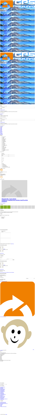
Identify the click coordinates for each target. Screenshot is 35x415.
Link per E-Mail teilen (11, 272)
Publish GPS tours (5, 49)
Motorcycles (5, 33)
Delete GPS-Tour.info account (6, 15)
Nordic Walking (6, 32)
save (4, 279)
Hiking (4, 39)
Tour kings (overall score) (3, 402)
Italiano (1, 131)
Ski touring (5, 82)
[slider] (18, 157)
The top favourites (5, 75)
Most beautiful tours (5, 22)
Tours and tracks (3, 21)
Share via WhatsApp (7, 272)
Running (3, 142)
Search (3, 74)
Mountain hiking (6, 27)
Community (3, 40)
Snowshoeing (5, 29)
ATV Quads (5, 34)
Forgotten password (5, 103)
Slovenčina (1, 133)
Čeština (1, 127)
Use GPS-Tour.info (5, 13)
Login (1, 69)
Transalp (5, 77)
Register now (1, 126)
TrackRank (3, 153)
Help (2, 12)
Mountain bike (6, 24)
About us (3, 43)
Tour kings (4, 93)
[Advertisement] (17, 224)
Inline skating (5, 85)
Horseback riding (2, 396)
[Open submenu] (5, 21)
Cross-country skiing (6, 30)
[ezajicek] (1, 249)
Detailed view (12, 243)
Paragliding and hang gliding (7, 88)
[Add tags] (17, 278)
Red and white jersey (5, 42)
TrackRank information (5, 14)
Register (2, 46)
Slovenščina (1, 134)
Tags (2, 277)
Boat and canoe (6, 35)
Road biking (5, 26)
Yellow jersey (4, 41)
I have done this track (3, 352)
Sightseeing (5, 87)
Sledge (5, 31)
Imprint (4, 45)
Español (1, 129)
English (1, 128)
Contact (1, 405)
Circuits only (3, 164)
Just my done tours (4, 165)
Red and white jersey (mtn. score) (4, 403)
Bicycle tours (5, 25)
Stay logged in (3, 107)
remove (2, 279)
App (2, 95)
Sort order (3, 179)
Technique (3, 163)
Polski (1, 132)
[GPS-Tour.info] (17, 7)
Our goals (4, 44)
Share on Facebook (2, 272)
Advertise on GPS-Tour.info (3, 406)
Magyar (1, 130)
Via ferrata (5, 28)
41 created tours (2, 253)
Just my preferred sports (5, 166)
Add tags (1, 277)
